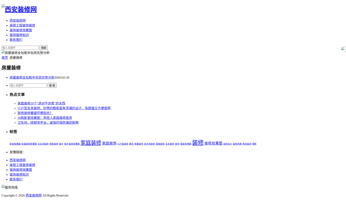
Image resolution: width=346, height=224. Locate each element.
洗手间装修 (149, 144)
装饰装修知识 (19, 35)
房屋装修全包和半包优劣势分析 (32, 77)
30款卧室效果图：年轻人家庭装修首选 (45, 118)
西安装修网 (18, 20)
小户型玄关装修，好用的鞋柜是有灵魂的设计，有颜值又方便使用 (64, 108)
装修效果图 (213, 143)
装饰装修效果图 (21, 30)
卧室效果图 (15, 144)
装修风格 (237, 144)
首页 (5, 57)
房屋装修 (138, 144)
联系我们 (16, 40)
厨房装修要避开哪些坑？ (35, 113)
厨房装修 (53, 144)
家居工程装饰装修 (22, 25)
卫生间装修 (43, 144)
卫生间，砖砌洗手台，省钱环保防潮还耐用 (48, 122)
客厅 (61, 144)
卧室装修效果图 (29, 144)
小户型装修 (122, 144)
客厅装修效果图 (72, 144)
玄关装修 (169, 144)
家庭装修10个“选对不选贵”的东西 (41, 103)
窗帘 (177, 144)
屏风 (131, 144)
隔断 (254, 144)
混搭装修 (160, 144)
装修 (198, 142)
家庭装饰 (109, 143)
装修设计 (227, 144)
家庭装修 (90, 143)
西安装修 (246, 144)
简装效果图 (185, 144)
